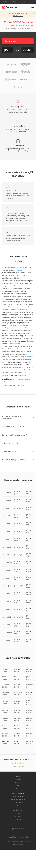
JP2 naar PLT (18, 531)
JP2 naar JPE (6, 586)
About (18, 777)
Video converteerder (18, 793)
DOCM (20, 261)
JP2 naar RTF (18, 547)
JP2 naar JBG (18, 555)
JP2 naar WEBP (7, 516)
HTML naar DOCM (28, 702)
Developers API (18, 810)
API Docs (18, 813)
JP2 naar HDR (6, 531)
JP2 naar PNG (6, 500)
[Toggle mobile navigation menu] (33, 7)
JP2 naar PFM (6, 640)
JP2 (15, 261)
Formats (18, 783)
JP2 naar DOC (7, 508)
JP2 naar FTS (18, 609)
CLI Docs (18, 816)
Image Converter (18, 802)
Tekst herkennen (18, 16)
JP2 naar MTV (6, 625)
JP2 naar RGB (6, 547)
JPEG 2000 (18, 270)
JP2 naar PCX (6, 601)
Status (18, 789)
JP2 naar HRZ (6, 617)
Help (18, 786)
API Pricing (18, 819)
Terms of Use (12, 837)
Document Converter (18, 799)
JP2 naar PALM (7, 632)
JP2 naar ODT (7, 555)
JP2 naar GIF (6, 524)
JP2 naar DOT (7, 578)
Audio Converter (18, 796)
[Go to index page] (9, 7)
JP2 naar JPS (18, 586)
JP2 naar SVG (18, 508)
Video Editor (5, 2)
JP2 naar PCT (6, 594)
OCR (18, 805)
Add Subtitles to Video (16, 2)
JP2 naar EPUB (7, 539)
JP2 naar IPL (18, 617)
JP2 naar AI (18, 524)
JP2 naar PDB (6, 570)
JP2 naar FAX (6, 609)
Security (18, 780)
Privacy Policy (24, 837)
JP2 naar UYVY (7, 563)
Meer (25, 2)
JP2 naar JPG (6, 493)
